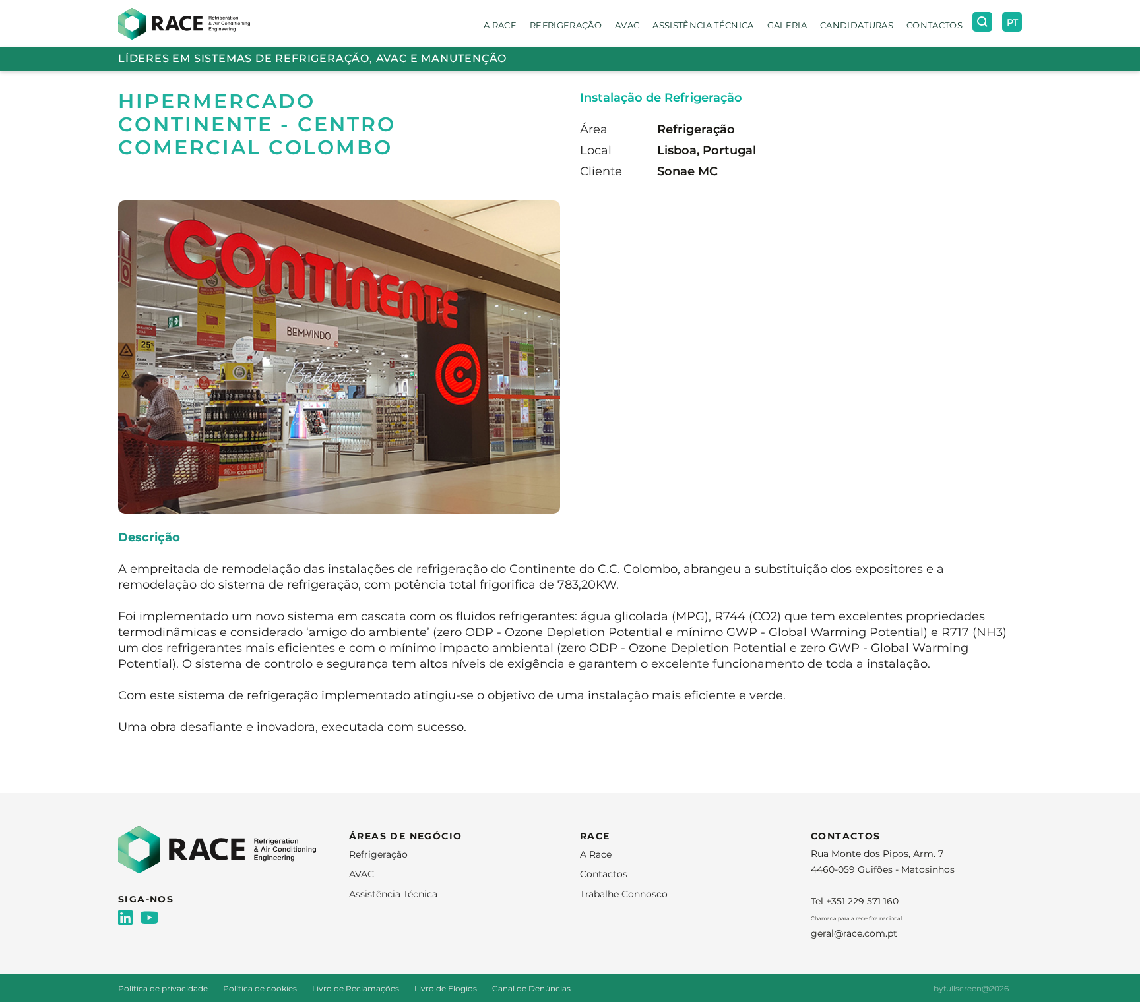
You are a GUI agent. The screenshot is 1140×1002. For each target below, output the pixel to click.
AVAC (361, 874)
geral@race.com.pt (854, 933)
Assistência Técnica (702, 25)
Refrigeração (566, 25)
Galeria (787, 25)
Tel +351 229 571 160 (855, 901)
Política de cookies (261, 988)
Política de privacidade (164, 988)
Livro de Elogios (446, 988)
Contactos (934, 25)
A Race (500, 25)
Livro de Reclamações (356, 988)
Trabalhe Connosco (624, 894)
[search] (982, 22)
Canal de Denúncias (531, 988)
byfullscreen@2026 (971, 988)
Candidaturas (856, 25)
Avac (627, 25)
